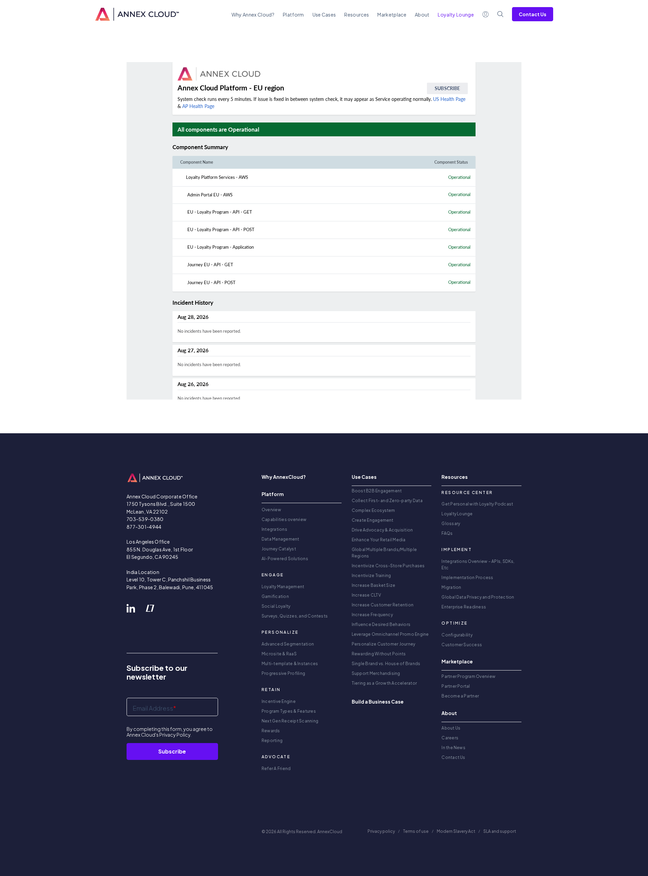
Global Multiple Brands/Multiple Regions (384, 552)
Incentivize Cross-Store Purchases (388, 565)
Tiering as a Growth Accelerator (384, 683)
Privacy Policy (174, 735)
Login (485, 14)
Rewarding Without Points (379, 653)
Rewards (271, 730)
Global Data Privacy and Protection (477, 597)
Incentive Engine (279, 701)
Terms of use (416, 831)
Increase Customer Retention (382, 604)
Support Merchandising (376, 673)
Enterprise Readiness (463, 606)
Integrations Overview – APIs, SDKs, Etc (477, 564)
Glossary (450, 523)
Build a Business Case (378, 702)
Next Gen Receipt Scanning (290, 720)
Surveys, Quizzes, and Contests (295, 616)
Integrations (274, 529)
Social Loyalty (276, 606)
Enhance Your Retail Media (379, 539)
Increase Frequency (372, 614)
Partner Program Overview (468, 676)
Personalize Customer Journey (383, 644)
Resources (356, 14)
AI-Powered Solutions (285, 558)
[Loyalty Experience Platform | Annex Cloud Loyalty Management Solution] (137, 14)
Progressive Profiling (283, 673)
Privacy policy (381, 831)
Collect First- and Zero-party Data (387, 500)
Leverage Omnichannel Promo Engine (390, 634)
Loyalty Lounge (457, 513)
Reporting (272, 740)
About (422, 14)
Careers (449, 737)
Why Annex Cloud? (253, 14)
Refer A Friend (276, 768)
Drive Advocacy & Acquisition (382, 529)
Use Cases (324, 14)
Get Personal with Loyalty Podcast (477, 504)
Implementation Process (467, 577)
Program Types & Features (289, 711)
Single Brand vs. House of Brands (386, 663)
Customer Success (461, 644)
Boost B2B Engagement (377, 490)
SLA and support (500, 831)
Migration (451, 587)
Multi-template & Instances (290, 663)
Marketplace (391, 14)
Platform (293, 14)
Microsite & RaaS (279, 653)
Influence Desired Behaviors (381, 624)
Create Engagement (373, 520)
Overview (271, 509)
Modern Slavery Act (456, 831)
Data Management (280, 539)
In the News (453, 747)
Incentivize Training (371, 575)
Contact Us (532, 14)
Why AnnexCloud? (284, 477)
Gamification (275, 596)
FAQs (447, 533)
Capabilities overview (284, 519)
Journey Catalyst (279, 548)
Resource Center (467, 492)
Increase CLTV (366, 595)
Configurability (457, 634)
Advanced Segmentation (288, 644)
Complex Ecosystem (373, 510)
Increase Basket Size (374, 585)
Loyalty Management (283, 586)
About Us (450, 728)
